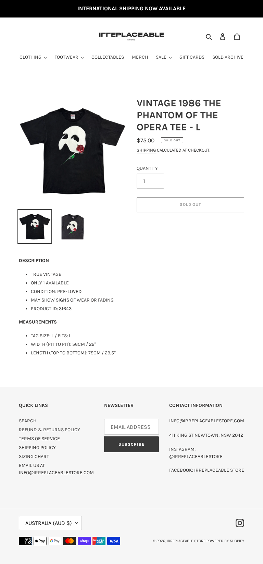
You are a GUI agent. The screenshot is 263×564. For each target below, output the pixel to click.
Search (27, 421)
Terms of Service (39, 439)
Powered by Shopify (225, 541)
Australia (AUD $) (48, 523)
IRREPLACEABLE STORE (186, 541)
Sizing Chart (34, 456)
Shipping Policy (37, 447)
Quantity (147, 168)
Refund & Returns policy (49, 430)
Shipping (146, 150)
